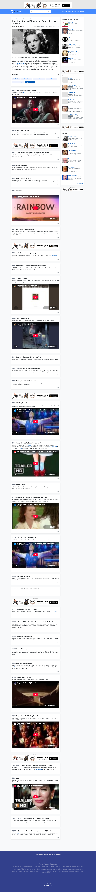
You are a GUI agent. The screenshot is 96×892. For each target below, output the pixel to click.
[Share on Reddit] (21, 26)
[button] (35, 74)
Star (24, 92)
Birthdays (82, 11)
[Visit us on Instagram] (47, 886)
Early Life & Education (26, 78)
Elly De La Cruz (72, 99)
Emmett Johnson (72, 114)
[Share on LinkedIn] (23, 26)
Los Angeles (39, 769)
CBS (69, 37)
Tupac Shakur (71, 143)
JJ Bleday (70, 78)
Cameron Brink (72, 107)
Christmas (70, 58)
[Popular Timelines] (17, 11)
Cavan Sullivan (72, 85)
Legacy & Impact (30, 82)
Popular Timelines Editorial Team (41, 26)
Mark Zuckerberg (72, 175)
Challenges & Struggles (18, 82)
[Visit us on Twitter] (45, 886)
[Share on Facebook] (16, 26)
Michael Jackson (72, 136)
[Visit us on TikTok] (51, 886)
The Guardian (27, 445)
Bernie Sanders (72, 158)
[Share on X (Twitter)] (19, 26)
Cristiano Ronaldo (72, 150)
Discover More (80, 183)
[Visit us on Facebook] (49, 886)
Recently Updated (66, 11)
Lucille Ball (14, 666)
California (70, 22)
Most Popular (75, 11)
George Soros (71, 167)
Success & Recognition (51, 78)
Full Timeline (16, 78)
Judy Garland (19, 18)
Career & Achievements (39, 78)
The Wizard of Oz (20, 63)
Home (13, 18)
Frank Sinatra (71, 44)
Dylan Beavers (71, 92)
